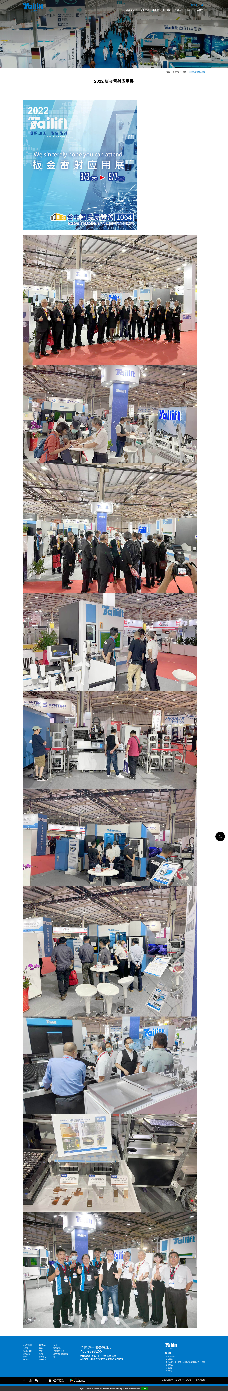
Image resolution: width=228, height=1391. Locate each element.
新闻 (41, 1354)
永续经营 (26, 1354)
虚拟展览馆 (131, 10)
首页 (168, 72)
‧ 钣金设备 (169, 1359)
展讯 (41, 1348)
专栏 (41, 1351)
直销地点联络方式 (60, 1354)
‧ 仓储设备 (169, 1368)
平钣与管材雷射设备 (174, 1362)
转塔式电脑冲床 (189, 1362)
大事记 (25, 1348)
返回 (220, 838)
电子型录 (42, 1360)
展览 (184, 72)
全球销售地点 (58, 1351)
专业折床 (201, 1362)
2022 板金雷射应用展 (197, 72)
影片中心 (42, 1357)
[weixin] (37, 1380)
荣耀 (25, 1357)
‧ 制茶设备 (169, 1371)
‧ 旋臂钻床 (169, 1365)
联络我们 (199, 10)
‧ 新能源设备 (170, 1356)
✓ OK (144, 1389)
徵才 (189, 10)
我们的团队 (27, 1351)
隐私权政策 (200, 1380)
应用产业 (26, 1360)
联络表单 (57, 1348)
